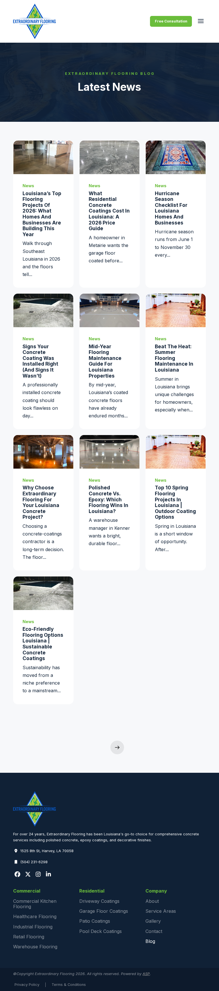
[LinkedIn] (48, 874)
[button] (200, 21)
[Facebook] (17, 874)
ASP (146, 974)
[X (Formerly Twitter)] (28, 874)
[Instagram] (38, 874)
